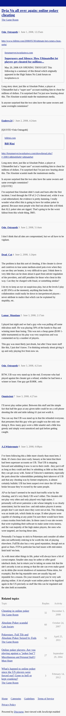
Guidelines (29, 698)
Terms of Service (46, 698)
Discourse (19, 711)
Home (5, 698)
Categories (16, 698)
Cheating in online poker (15, 610)
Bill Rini (10, 143)
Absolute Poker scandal (15, 622)
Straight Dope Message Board (16, 3)
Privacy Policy (9, 704)
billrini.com (10, 138)
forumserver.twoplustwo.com (19, 52)
